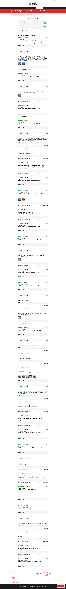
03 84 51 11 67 (47, 575)
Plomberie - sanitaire (43, 586)
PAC (30, 14)
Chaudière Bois (14, 14)
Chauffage (13, 573)
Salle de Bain (23, 14)
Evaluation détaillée (21, 45)
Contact (13, 577)
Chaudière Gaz (18, 14)
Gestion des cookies (15, 582)
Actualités (13, 576)
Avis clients (13, 575)
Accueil (13, 8)
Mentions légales (14, 578)
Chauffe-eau (27, 14)
